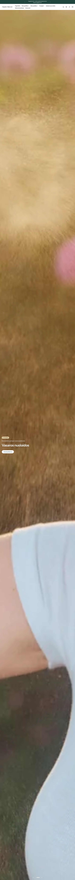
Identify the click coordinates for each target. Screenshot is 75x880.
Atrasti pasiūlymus (8, 451)
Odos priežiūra (25, 5)
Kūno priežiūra (34, 5)
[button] (25, 2)
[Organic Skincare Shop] (7, 7)
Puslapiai (41, 5)
